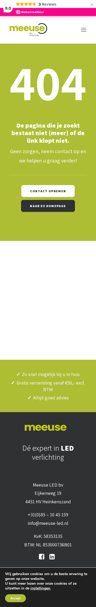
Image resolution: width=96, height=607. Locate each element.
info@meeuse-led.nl (48, 523)
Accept (15, 598)
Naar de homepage (48, 206)
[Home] (48, 428)
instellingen (40, 588)
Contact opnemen (48, 191)
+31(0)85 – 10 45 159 (48, 515)
